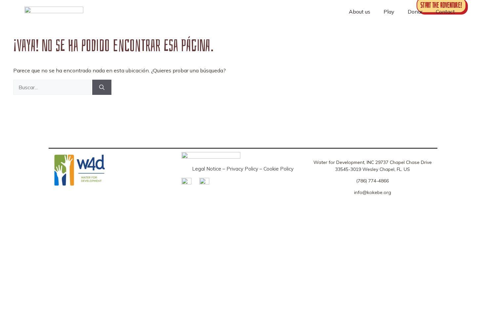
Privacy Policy (242, 169)
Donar (415, 11)
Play (389, 11)
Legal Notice (206, 169)
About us (359, 11)
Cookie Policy (278, 169)
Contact (445, 11)
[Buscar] (101, 87)
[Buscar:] (52, 87)
